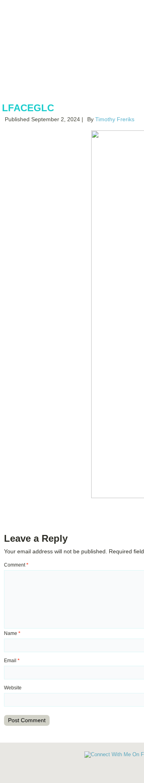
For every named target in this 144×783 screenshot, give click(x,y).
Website (13, 688)
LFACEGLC (28, 107)
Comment (16, 565)
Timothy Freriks (114, 119)
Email (12, 660)
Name (12, 633)
